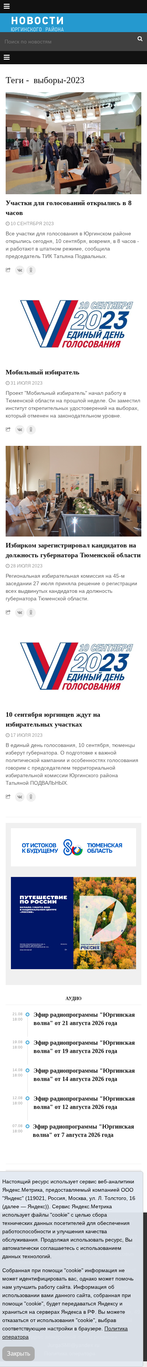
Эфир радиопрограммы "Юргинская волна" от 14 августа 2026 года (84, 1074)
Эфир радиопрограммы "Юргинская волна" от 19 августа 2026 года (84, 1046)
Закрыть (18, 1353)
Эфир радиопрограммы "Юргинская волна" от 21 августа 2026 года (84, 1018)
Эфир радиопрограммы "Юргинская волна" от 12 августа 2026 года (84, 1102)
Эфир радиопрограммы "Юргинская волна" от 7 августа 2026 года (83, 1130)
